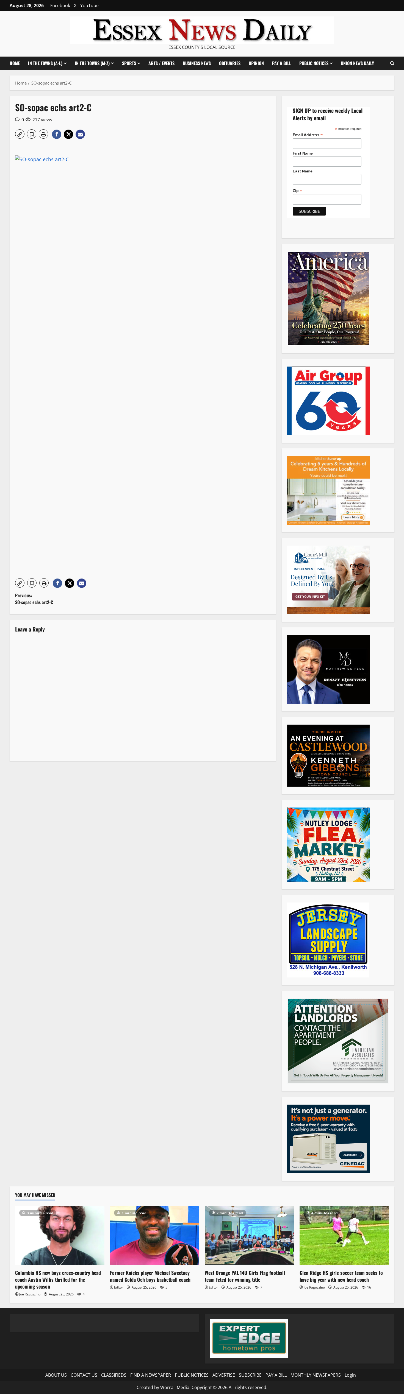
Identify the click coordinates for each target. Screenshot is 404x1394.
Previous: (34, 599)
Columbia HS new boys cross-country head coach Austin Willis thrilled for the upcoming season (58, 1279)
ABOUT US (56, 1375)
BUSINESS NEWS (197, 63)
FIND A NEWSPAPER (150, 1375)
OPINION (256, 63)
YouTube (89, 5)
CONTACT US (84, 1375)
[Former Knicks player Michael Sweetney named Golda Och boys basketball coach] (154, 1235)
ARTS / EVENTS (161, 63)
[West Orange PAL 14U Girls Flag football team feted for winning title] (249, 1235)
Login (350, 1375)
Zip (297, 190)
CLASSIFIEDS (113, 1375)
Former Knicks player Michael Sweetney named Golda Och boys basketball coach (150, 1276)
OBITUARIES (229, 63)
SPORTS (129, 63)
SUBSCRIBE (250, 1375)
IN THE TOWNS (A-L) (45, 63)
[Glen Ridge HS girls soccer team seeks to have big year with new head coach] (344, 1235)
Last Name (302, 171)
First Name (303, 153)
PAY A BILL (281, 63)
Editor (118, 1287)
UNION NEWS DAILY (357, 63)
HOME (15, 63)
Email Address (308, 135)
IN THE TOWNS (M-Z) (92, 63)
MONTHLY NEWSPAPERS (315, 1375)
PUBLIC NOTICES (192, 1375)
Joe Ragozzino (29, 1294)
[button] (392, 63)
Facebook (60, 5)
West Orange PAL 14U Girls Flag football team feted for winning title (245, 1276)
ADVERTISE (223, 1375)
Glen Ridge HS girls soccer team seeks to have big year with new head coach (341, 1276)
